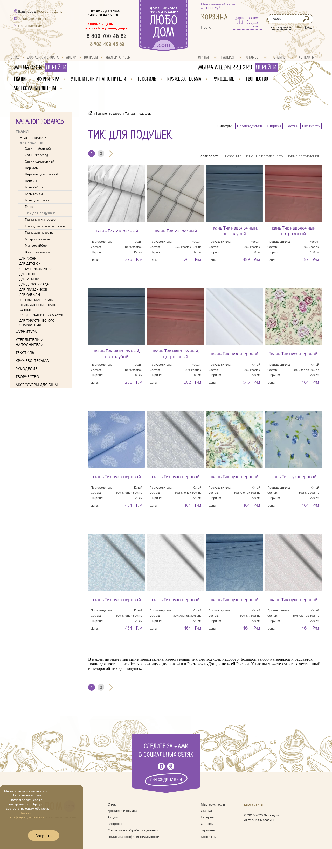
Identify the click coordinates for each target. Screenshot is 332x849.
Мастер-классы (118, 57)
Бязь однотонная (38, 200)
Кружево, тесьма (184, 79)
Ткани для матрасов (40, 219)
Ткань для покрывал (40, 232)
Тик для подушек (40, 213)
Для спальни (31, 143)
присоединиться (166, 780)
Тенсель (31, 206)
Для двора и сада (34, 284)
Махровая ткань (37, 239)
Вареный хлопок (37, 252)
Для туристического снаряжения (36, 322)
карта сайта (253, 804)
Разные (25, 310)
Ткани (19, 79)
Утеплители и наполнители (98, 79)
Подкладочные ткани (38, 305)
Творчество (257, 79)
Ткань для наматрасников (45, 226)
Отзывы (252, 57)
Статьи (203, 57)
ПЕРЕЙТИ (56, 67)
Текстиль (146, 79)
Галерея (227, 57)
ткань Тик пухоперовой (293, 476)
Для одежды (29, 294)
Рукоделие (223, 79)
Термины (279, 57)
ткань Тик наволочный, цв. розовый (293, 231)
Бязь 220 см (34, 187)
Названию (233, 155)
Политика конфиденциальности (133, 836)
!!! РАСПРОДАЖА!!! (32, 138)
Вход (308, 27)
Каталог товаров (108, 113)
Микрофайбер (36, 245)
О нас (15, 57)
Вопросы (91, 57)
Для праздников (33, 289)
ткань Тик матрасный (116, 231)
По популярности (270, 155)
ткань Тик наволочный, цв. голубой (234, 231)
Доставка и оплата (43, 57)
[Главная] (90, 113)
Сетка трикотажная (36, 269)
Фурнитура (48, 79)
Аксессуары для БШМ (34, 88)
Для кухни (28, 258)
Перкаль (31, 168)
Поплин (31, 181)
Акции (71, 57)
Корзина (214, 17)
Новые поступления (303, 155)
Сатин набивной (38, 148)
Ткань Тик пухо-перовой (293, 354)
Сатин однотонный (40, 161)
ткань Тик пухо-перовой (234, 354)
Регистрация (281, 27)
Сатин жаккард (36, 155)
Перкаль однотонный (41, 174)
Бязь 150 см (34, 193)
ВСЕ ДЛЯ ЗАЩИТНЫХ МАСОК (41, 315)
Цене (249, 155)
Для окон (27, 274)
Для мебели (29, 279)
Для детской (30, 263)
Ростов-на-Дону (50, 11)
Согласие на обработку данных (133, 830)
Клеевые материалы (36, 300)
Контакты (307, 57)
